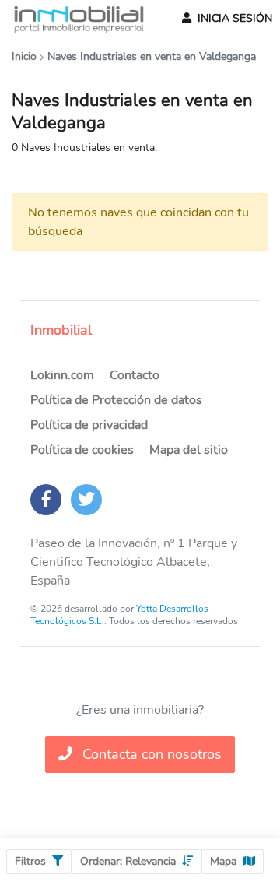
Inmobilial (61, 330)
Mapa (223, 861)
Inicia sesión (235, 18)
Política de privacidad (89, 425)
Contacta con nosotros (150, 754)
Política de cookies (82, 449)
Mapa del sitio (188, 449)
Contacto (134, 375)
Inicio (24, 56)
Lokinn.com (62, 375)
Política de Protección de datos (116, 400)
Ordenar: (128, 861)
